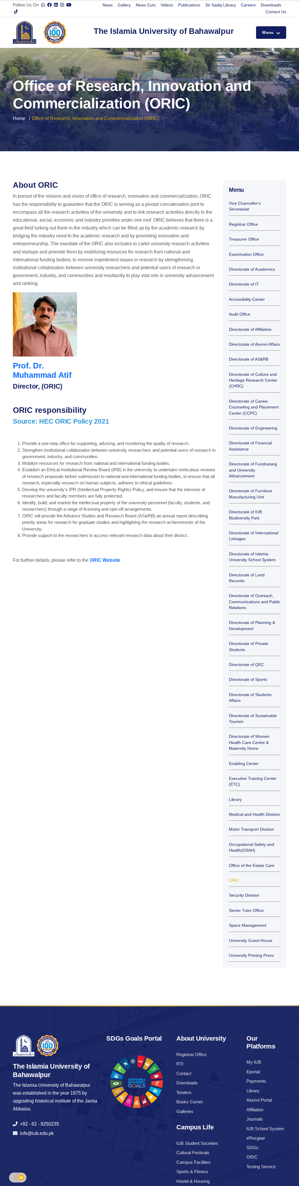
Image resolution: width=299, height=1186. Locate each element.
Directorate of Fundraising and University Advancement (253, 470)
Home (19, 118)
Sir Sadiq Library (220, 5)
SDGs (252, 1147)
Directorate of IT (244, 284)
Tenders (184, 1092)
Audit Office (239, 314)
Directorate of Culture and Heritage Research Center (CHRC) (253, 380)
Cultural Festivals (192, 1152)
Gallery (124, 5)
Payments (256, 1081)
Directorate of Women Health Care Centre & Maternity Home (249, 742)
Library (235, 799)
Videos (167, 5)
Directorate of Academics (252, 269)
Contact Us (276, 11)
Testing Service (261, 1166)
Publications (189, 5)
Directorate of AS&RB (248, 359)
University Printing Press (251, 955)
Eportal (253, 1071)
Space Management (247, 925)
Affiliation (254, 1109)
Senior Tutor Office (246, 910)
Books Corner (189, 1101)
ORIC (234, 880)
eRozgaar (255, 1137)
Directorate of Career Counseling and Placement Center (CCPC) (254, 407)
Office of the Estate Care (251, 865)
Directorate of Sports (248, 679)
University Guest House (250, 940)
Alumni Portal (259, 1100)
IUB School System (265, 1128)
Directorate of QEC (246, 664)
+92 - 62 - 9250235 (38, 1123)
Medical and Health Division (254, 814)
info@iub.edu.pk (36, 1133)
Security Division (244, 895)
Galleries (184, 1111)
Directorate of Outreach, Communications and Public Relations (254, 602)
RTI (179, 1063)
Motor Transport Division (251, 829)
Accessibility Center (247, 299)
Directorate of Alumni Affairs (254, 344)
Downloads (271, 5)
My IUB (253, 1062)
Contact (183, 1073)
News (107, 5)
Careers (248, 5)
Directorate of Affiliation (250, 329)
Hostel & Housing (193, 1181)
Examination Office (246, 254)
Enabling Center (244, 763)
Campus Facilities (193, 1162)
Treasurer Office (244, 239)
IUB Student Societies (197, 1143)
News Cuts (146, 5)
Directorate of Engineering (253, 428)
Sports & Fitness (192, 1171)
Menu (268, 32)
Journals (254, 1119)
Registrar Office (243, 224)
